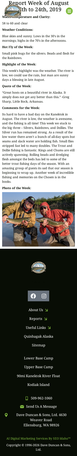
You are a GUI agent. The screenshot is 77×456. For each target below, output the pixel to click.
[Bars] (69, 10)
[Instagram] (43, 296)
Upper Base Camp (38, 367)
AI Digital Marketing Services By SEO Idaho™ (38, 438)
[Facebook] (33, 296)
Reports (35, 318)
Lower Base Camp (38, 358)
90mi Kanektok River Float (38, 376)
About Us (35, 309)
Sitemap (38, 345)
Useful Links (36, 327)
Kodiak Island (38, 384)
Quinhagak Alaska (38, 336)
